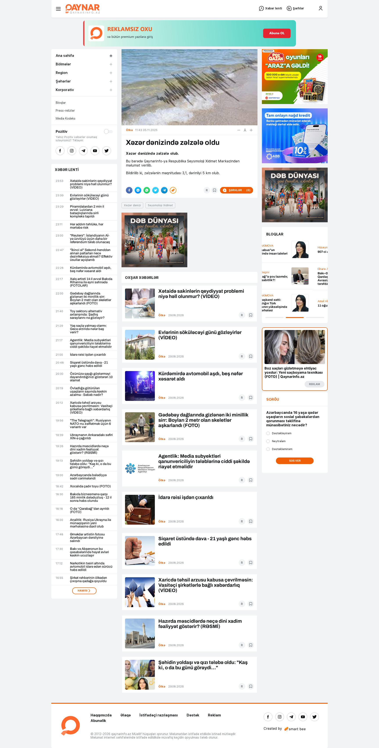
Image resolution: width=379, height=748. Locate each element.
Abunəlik (98, 721)
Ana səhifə (65, 56)
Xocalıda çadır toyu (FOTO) (90, 486)
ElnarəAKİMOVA (277, 269)
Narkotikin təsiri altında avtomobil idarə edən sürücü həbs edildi (91, 567)
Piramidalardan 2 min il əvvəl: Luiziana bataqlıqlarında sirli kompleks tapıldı (87, 211)
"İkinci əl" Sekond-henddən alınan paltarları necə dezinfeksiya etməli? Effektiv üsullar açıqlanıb (91, 255)
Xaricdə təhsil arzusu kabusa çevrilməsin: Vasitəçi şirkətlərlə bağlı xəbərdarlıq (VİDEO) (91, 407)
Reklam (214, 715)
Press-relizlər (65, 110)
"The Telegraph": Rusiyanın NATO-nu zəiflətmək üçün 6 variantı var (90, 424)
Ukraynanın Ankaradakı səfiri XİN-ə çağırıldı (91, 436)
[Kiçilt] (239, 130)
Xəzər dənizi (132, 205)
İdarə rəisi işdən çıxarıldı (88, 354)
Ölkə (161, 315)
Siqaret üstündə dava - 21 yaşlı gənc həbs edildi (89, 364)
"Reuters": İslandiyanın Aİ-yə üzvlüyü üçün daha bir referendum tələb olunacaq (90, 239)
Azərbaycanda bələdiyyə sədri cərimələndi (88, 477)
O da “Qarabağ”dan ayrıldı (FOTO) (89, 510)
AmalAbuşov (275, 301)
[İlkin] (245, 130)
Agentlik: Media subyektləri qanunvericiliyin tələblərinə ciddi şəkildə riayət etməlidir (91, 343)
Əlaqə (125, 715)
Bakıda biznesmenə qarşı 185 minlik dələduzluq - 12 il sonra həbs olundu (91, 497)
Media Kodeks (65, 118)
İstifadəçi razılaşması (158, 715)
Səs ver (295, 460)
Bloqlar (61, 102)
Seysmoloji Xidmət (160, 205)
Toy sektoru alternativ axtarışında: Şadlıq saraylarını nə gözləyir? (87, 314)
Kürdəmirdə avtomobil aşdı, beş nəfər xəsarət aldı (90, 269)
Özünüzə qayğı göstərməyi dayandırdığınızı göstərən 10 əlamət (91, 377)
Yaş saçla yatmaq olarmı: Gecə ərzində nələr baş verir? (88, 329)
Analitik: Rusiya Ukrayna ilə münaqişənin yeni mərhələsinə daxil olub (90, 523)
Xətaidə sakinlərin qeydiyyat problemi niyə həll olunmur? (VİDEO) (91, 184)
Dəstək (193, 715)
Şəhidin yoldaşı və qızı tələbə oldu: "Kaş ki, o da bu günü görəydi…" (90, 464)
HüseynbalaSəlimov (279, 247)
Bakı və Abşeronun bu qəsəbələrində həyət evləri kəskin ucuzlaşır (89, 552)
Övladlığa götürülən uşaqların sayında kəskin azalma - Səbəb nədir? (88, 391)
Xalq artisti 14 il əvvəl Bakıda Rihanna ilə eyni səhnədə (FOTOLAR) (91, 282)
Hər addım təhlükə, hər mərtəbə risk (86, 226)
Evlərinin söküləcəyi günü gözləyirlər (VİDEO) (89, 197)
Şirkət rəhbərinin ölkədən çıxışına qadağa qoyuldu (88, 579)
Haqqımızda (101, 715)
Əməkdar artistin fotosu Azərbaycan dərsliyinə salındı (87, 538)
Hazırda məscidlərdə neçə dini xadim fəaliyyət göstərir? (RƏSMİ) (89, 449)
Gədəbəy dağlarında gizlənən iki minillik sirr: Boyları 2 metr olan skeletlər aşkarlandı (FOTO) (90, 298)
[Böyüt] (251, 130)
